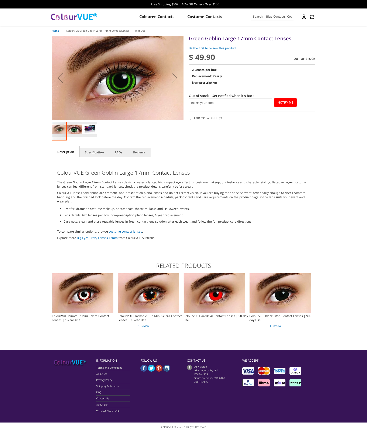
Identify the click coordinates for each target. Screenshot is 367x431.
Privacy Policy (104, 380)
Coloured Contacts (156, 16)
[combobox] (272, 16)
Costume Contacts (204, 16)
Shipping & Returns (107, 386)
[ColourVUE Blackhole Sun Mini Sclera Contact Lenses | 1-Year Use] (148, 275)
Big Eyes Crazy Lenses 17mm (97, 238)
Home (55, 30)
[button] (60, 78)
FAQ (98, 392)
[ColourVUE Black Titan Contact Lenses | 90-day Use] (280, 275)
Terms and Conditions (109, 367)
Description (65, 152)
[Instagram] (166, 370)
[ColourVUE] (77, 16)
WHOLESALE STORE (108, 411)
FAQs (118, 152)
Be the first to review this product (212, 48)
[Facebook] (143, 370)
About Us (101, 374)
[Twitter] (151, 370)
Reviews (139, 152)
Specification (94, 152)
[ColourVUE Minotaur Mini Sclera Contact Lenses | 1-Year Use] (82, 275)
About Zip (101, 404)
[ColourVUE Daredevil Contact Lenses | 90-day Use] (214, 275)
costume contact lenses (125, 231)
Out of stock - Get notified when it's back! (222, 95)
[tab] (66, 151)
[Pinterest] (159, 370)
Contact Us (102, 398)
